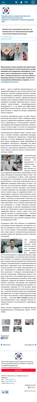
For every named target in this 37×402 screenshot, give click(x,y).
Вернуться (6, 345)
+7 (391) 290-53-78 (10, 381)
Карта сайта (18, 370)
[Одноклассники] (4, 338)
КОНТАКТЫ (4, 3)
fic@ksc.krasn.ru (10, 383)
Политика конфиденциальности (10, 367)
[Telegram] (7, 338)
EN (26, 2)
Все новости (29, 345)
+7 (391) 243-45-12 (9, 379)
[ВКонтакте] (2, 338)
